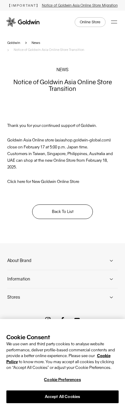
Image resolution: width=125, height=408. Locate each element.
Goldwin (13, 43)
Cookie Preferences (62, 379)
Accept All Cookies (62, 396)
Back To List (62, 211)
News (36, 43)
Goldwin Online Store (60, 181)
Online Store (90, 22)
